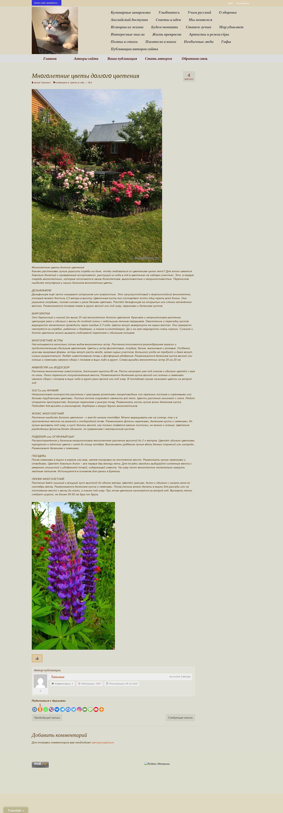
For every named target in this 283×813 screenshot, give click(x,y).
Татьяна (45, 82)
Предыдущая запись (47, 717)
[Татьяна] (40, 681)
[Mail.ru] (34, 707)
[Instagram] (79, 707)
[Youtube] (96, 707)
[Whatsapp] (45, 707)
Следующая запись (180, 717)
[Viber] (51, 707)
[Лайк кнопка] (37, 658)
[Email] (84, 707)
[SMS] (90, 707)
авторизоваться (103, 742)
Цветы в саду (77, 82)
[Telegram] (62, 707)
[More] (101, 707)
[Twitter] (73, 707)
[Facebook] (68, 707)
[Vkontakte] (56, 707)
